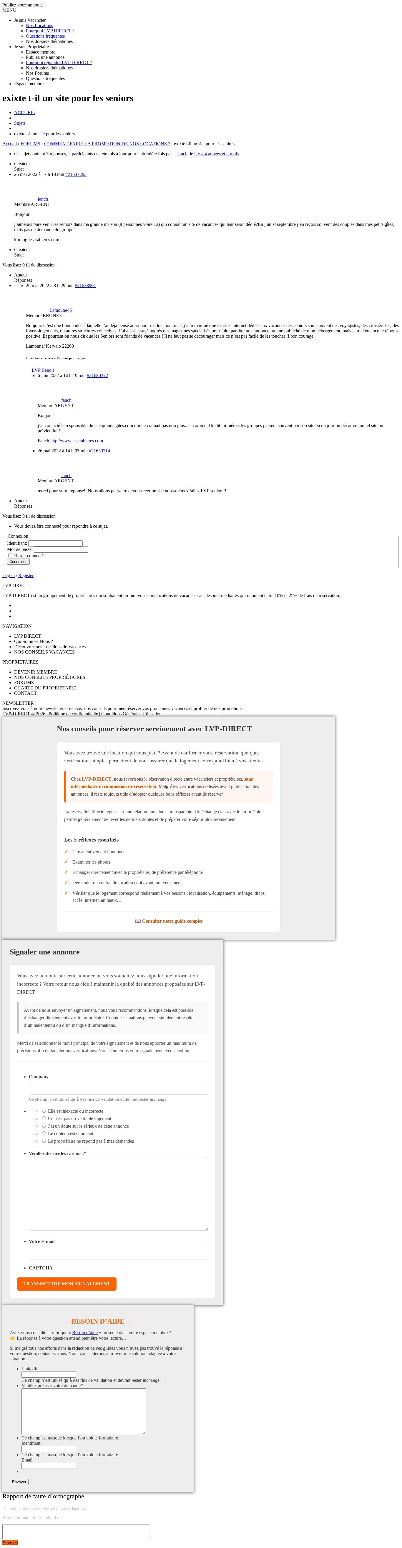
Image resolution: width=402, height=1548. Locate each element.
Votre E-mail (41, 1241)
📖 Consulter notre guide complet (168, 921)
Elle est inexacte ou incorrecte (75, 1111)
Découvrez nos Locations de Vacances (50, 646)
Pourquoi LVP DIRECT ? (50, 30)
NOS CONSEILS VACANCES (44, 651)
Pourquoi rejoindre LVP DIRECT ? (59, 62)
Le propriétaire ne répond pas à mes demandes (91, 1141)
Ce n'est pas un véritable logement (79, 1118)
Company (39, 1076)
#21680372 (97, 375)
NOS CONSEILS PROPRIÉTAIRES (49, 677)
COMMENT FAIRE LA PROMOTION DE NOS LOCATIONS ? (107, 143)
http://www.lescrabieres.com (76, 440)
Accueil (9, 143)
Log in (8, 575)
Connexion (18, 561)
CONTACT (25, 693)
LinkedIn (30, 1368)
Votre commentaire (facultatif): (30, 1517)
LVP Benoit (43, 370)
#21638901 (85, 285)
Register (26, 575)
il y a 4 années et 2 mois (216, 153)
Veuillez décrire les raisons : (57, 1153)
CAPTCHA (41, 1267)
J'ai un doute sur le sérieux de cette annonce (88, 1126)
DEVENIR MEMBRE (35, 671)
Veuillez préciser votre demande (52, 1385)
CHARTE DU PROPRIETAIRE (45, 687)
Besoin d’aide (85, 1332)
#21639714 (99, 450)
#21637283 (76, 174)
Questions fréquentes (45, 36)
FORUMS (30, 143)
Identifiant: (17, 543)
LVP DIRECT (27, 636)
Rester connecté (29, 555)
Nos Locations (39, 25)
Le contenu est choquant (70, 1133)
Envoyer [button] (10, 1542)
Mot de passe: (20, 549)
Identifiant (30, 1443)
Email (26, 1459)
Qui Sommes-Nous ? (33, 641)
